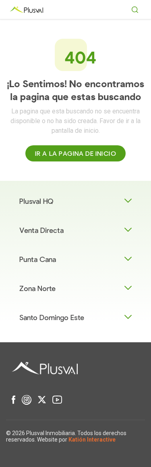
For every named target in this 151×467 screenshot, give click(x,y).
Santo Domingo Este (51, 318)
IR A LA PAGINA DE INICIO (75, 153)
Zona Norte (37, 289)
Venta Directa (41, 230)
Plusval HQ (36, 201)
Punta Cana (37, 259)
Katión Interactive (92, 439)
